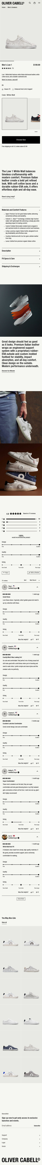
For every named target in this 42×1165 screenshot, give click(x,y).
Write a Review (35, 573)
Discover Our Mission (8, 371)
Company (5, 1139)
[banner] (21, 3)
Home (3, 7)
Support (4, 1135)
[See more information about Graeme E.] (37, 714)
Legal (3, 1143)
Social (3, 1146)
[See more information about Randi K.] (37, 648)
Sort (25, 580)
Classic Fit (7, 89)
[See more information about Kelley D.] (37, 771)
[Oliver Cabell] (13, 3)
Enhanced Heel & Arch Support (23, 89)
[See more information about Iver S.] (37, 837)
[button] (30, 3)
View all (4, 922)
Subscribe (37, 1126)
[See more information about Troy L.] (37, 587)
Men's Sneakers (12, 7)
